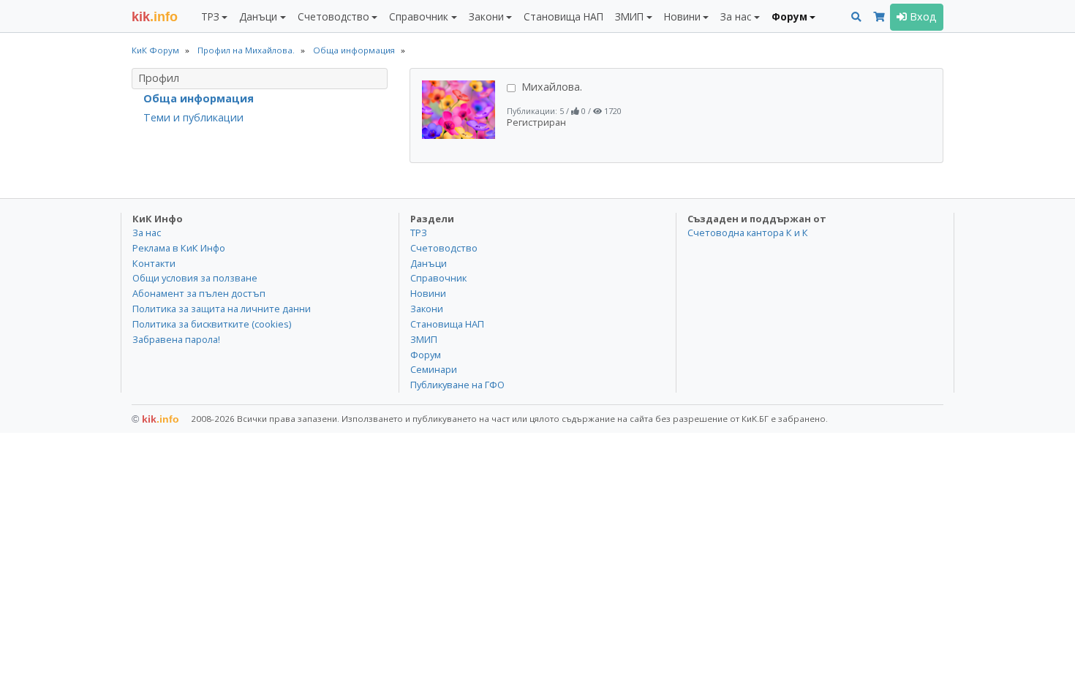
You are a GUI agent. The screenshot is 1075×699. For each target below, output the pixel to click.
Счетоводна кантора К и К (747, 232)
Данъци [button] (258, 16)
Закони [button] (486, 16)
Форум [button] (789, 16)
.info (155, 17)
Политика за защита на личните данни (221, 308)
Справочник (438, 277)
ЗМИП (423, 339)
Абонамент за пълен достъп (198, 293)
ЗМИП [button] (629, 16)
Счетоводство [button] (333, 16)
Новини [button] (682, 16)
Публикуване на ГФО (457, 384)
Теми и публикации (193, 117)
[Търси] (856, 17)
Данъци (428, 263)
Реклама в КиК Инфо (178, 247)
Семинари (433, 369)
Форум (425, 354)
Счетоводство (444, 247)
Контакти (154, 263)
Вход (922, 16)
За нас (146, 232)
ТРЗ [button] (210, 16)
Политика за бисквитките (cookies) (211, 323)
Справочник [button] (418, 16)
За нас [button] (735, 16)
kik (155, 419)
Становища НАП (563, 16)
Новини (428, 293)
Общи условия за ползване (194, 277)
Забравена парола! (176, 339)
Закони (426, 308)
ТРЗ (418, 232)
